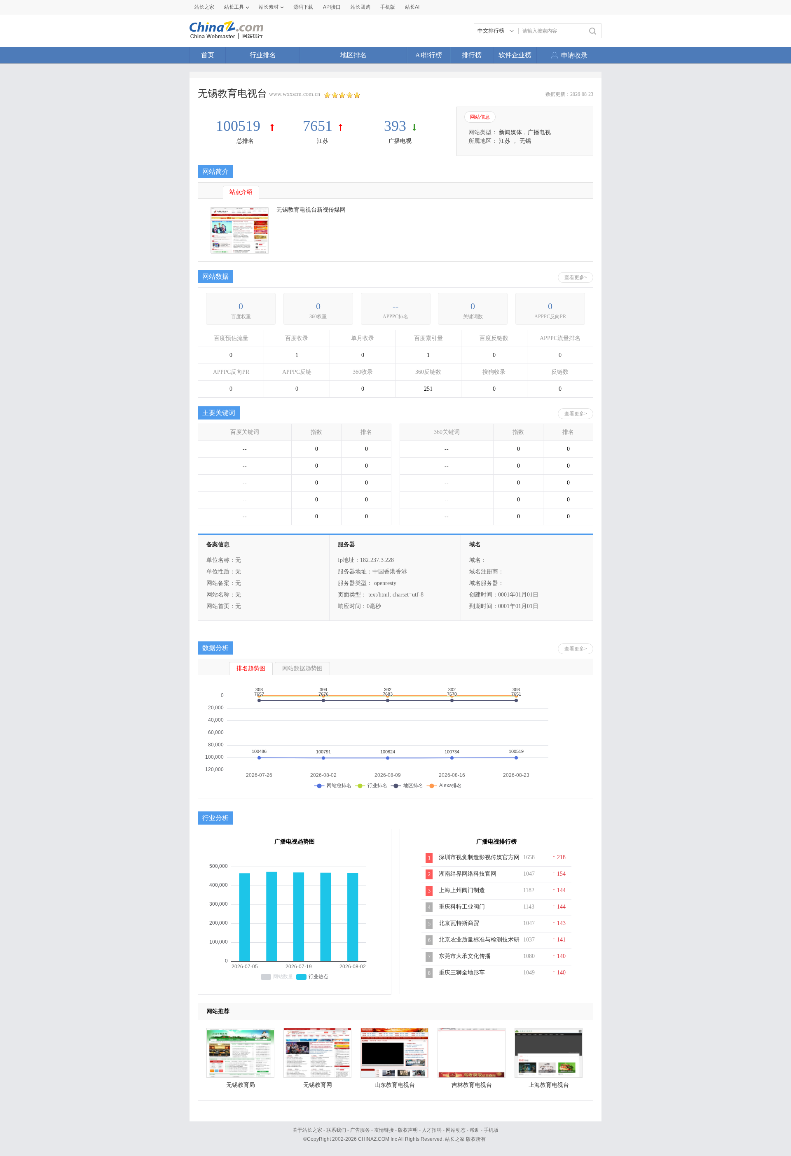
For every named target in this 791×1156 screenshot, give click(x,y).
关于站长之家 (307, 1130)
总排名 (245, 141)
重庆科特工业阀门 (462, 907)
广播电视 (400, 141)
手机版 (491, 1130)
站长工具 (234, 7)
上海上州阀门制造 (462, 890)
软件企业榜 (514, 54)
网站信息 (480, 117)
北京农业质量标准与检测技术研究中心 (479, 944)
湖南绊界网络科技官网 (467, 874)
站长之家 (204, 7)
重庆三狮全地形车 (462, 973)
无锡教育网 (317, 1085)
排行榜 (472, 54)
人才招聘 (432, 1130)
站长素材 (268, 7)
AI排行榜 (428, 54)
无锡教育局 (240, 1085)
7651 (317, 126)
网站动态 (456, 1130)
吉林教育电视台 (472, 1085)
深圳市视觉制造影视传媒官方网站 (479, 861)
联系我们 (336, 1130)
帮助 (475, 1130)
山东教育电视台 (394, 1085)
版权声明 (408, 1130)
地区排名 (353, 54)
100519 (240, 126)
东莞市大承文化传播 (465, 956)
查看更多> (575, 277)
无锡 (525, 141)
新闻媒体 (510, 132)
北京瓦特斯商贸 (459, 923)
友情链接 (384, 1130)
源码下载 (303, 7)
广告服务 (360, 1130)
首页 (207, 54)
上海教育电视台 (549, 1085)
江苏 (322, 141)
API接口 (332, 7)
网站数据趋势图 (302, 668)
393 (395, 126)
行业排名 (263, 54)
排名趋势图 (250, 668)
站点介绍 (241, 192)
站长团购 (360, 7)
